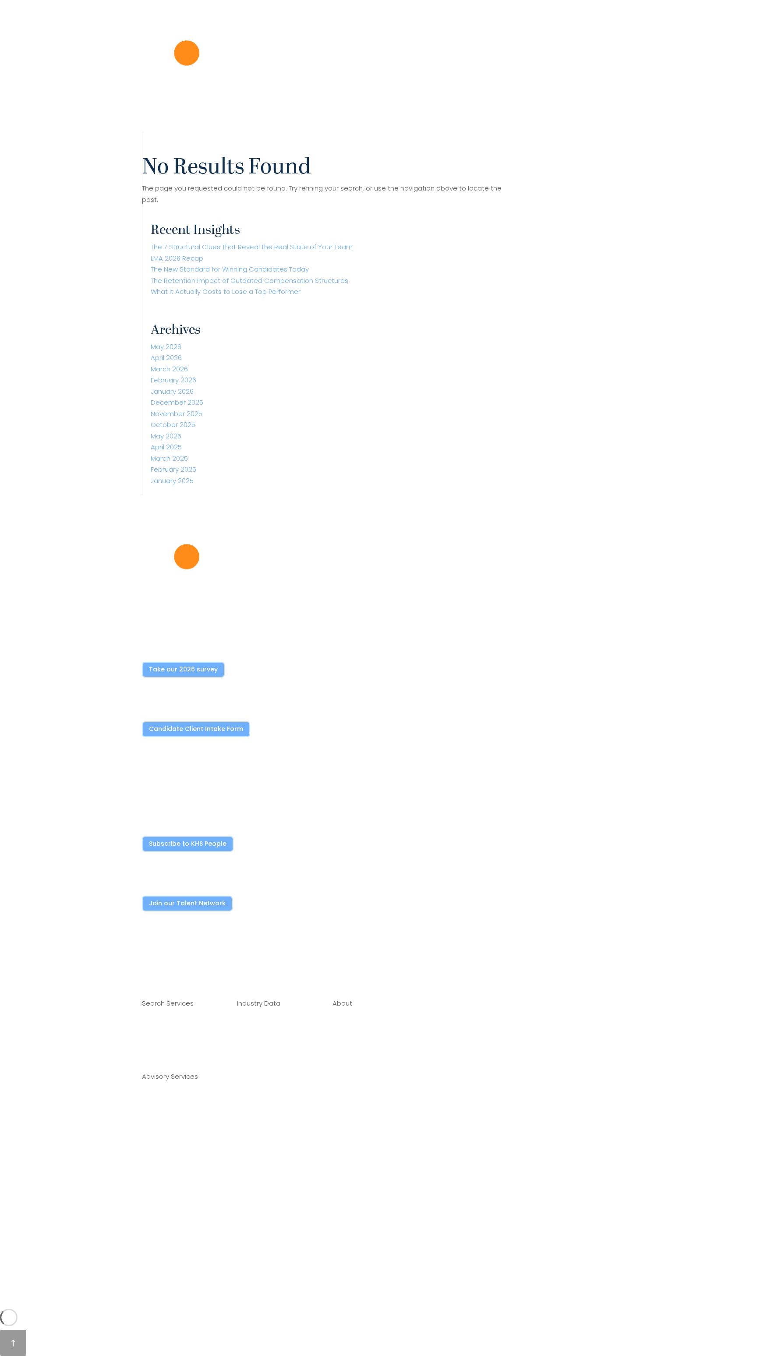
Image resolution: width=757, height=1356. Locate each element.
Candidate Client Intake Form (196, 728)
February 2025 (173, 469)
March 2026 (169, 369)
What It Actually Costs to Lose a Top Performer (226, 291)
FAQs (341, 1137)
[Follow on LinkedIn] (149, 962)
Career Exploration (172, 1048)
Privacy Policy (354, 1172)
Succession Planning (174, 1186)
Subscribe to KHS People (187, 843)
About (232, 124)
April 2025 (166, 447)
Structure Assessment (178, 1104)
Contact (346, 1119)
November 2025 (176, 413)
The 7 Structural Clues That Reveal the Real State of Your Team (252, 246)
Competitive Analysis (176, 1121)
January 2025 (172, 480)
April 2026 (166, 357)
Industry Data (192, 124)
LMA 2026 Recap (177, 258)
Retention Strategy (172, 1168)
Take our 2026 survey (183, 669)
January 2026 (172, 391)
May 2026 (166, 346)
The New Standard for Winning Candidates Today (230, 269)
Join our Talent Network (187, 903)
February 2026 (173, 380)
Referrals (347, 1101)
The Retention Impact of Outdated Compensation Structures (249, 280)
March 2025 (169, 458)
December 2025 (177, 402)
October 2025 (173, 424)
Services (150, 124)
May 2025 (166, 436)
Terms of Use (354, 1154)
